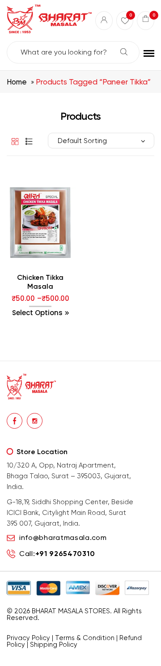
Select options (37, 312)
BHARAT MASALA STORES (71, 611)
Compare (40, 277)
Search (123, 51)
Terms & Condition (84, 638)
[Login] (104, 21)
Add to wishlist (22, 277)
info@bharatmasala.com (63, 537)
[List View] (27, 141)
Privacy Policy (28, 638)
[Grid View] (13, 141)
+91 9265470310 (65, 553)
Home (17, 81)
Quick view (59, 277)
